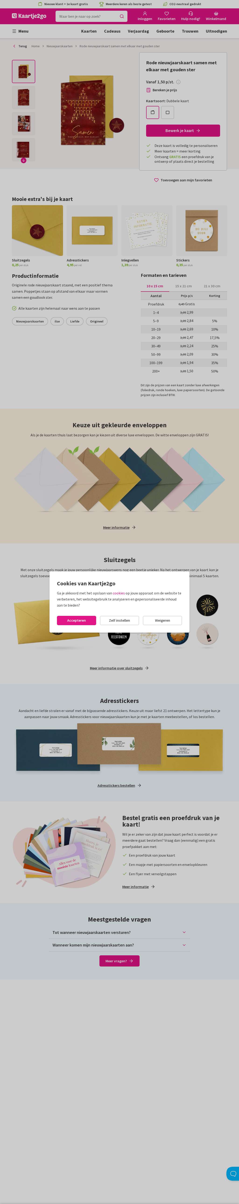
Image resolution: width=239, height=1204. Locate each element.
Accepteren (76, 620)
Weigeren (162, 620)
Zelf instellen (119, 620)
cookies (119, 593)
